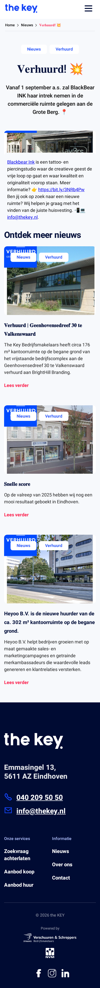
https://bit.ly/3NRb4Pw (61, 189)
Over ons (62, 864)
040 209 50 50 (39, 797)
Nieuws (27, 25)
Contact (61, 878)
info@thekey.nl (22, 217)
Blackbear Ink (21, 162)
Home (10, 25)
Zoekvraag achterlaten (17, 855)
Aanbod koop (19, 871)
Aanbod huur (18, 885)
